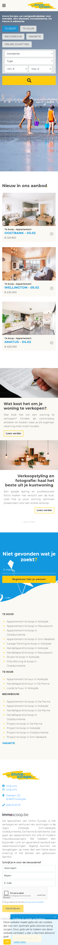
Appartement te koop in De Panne (28, 701)
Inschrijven (13, 908)
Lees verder (13, 433)
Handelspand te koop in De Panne (28, 710)
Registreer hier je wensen (29, 579)
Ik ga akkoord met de (24, 902)
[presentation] (51, 209)
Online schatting (17, 44)
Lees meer (29, 521)
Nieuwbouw (13, 36)
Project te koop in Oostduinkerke (27, 732)
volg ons (11, 786)
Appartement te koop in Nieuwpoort (30, 626)
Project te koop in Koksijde (23, 728)
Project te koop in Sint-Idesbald (26, 737)
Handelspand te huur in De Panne (28, 683)
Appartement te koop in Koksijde (27, 621)
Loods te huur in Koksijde (22, 688)
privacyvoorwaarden (34, 902)
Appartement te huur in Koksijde (27, 679)
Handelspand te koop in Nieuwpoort (30, 652)
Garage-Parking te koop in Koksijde (29, 643)
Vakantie (35, 36)
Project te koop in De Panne (24, 723)
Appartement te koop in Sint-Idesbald (30, 639)
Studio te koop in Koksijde (23, 657)
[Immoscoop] (15, 814)
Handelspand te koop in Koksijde (27, 648)
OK (7, 941)
